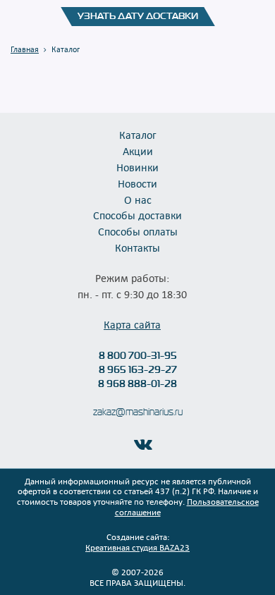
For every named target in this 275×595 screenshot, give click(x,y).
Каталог (138, 135)
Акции (138, 151)
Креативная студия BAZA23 (137, 547)
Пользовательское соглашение (187, 506)
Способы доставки (137, 215)
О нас (138, 199)
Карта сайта (132, 324)
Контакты (137, 247)
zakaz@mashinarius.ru (138, 412)
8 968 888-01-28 (137, 383)
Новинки (137, 167)
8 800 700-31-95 (138, 355)
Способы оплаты (138, 231)
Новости (137, 183)
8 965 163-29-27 (138, 369)
